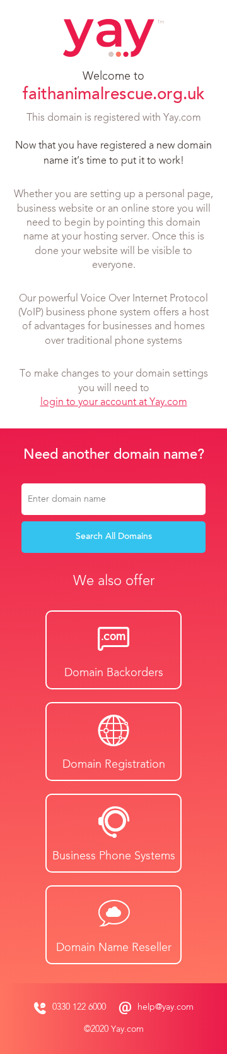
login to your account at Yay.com (113, 402)
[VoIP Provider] (113, 38)
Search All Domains (114, 537)
